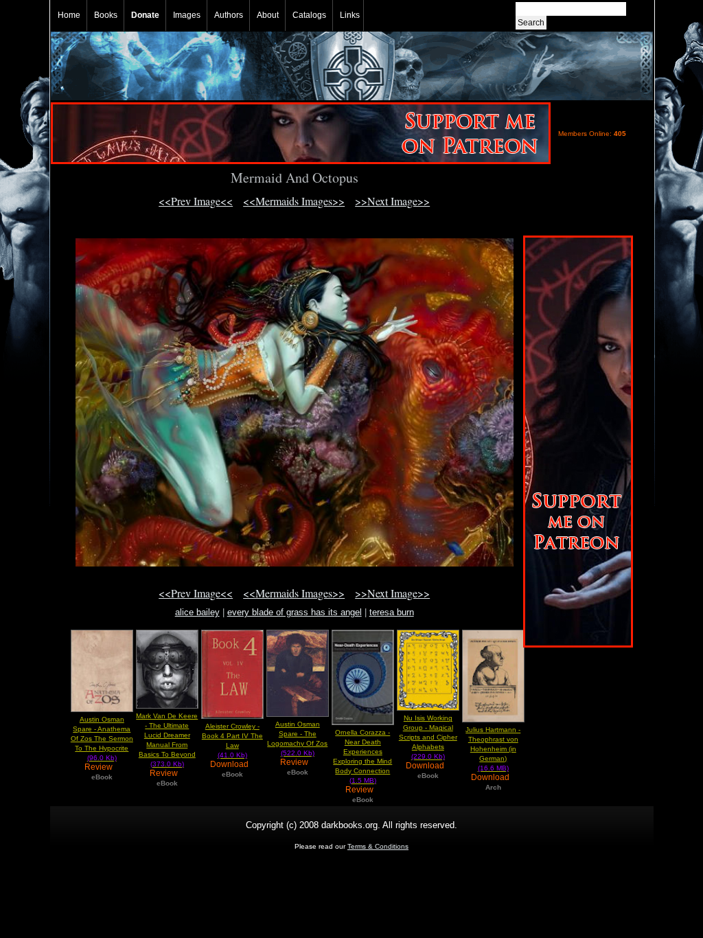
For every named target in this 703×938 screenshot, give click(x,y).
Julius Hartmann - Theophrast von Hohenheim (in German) (492, 749)
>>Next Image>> (392, 201)
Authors (228, 15)
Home (69, 15)
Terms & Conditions (377, 846)
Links (350, 15)
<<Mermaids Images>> (294, 201)
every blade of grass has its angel (294, 612)
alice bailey (197, 612)
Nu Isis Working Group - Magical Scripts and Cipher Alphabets (428, 737)
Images (186, 15)
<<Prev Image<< (196, 201)
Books (105, 15)
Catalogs (309, 15)
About (268, 15)
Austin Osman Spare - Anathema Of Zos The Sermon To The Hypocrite (102, 739)
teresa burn (391, 612)
